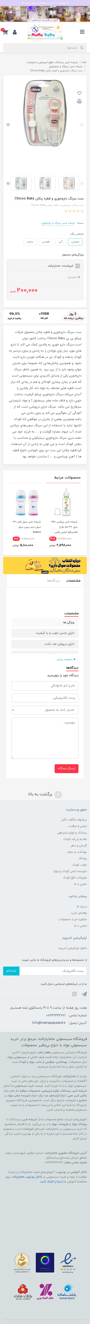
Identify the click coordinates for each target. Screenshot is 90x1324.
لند (44, 1052)
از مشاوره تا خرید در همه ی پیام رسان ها (45, 3)
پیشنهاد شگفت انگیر (74, 820)
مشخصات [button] (73, 580)
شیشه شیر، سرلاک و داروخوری (58, 223)
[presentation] (82, 125)
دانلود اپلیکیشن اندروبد (72, 948)
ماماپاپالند (69, 1076)
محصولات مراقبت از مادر (24, 1091)
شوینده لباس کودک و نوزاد (70, 871)
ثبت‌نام (11, 971)
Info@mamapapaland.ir (49, 1023)
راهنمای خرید (79, 913)
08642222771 (55, 1015)
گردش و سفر (79, 846)
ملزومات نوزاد (60, 1124)
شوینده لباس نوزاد (19, 1096)
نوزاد (32, 1062)
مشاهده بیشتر (65, 659)
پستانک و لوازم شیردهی (72, 833)
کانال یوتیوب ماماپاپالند (27, 1177)
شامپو (83, 1100)
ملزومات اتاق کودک (75, 878)
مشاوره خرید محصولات (72, 919)
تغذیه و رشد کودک (75, 839)
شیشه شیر (79, 1091)
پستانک (66, 1091)
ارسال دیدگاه (66, 768)
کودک (22, 1062)
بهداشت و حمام (77, 852)
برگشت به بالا (40, 794)
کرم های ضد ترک (49, 1096)
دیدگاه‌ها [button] (53, 580)
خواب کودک (79, 865)
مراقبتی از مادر (45, 1062)
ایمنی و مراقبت (77, 826)
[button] (8, 31)
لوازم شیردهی (50, 1091)
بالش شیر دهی (77, 1096)
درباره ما (82, 907)
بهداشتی (61, 1062)
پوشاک (82, 858)
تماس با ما (80, 884)
